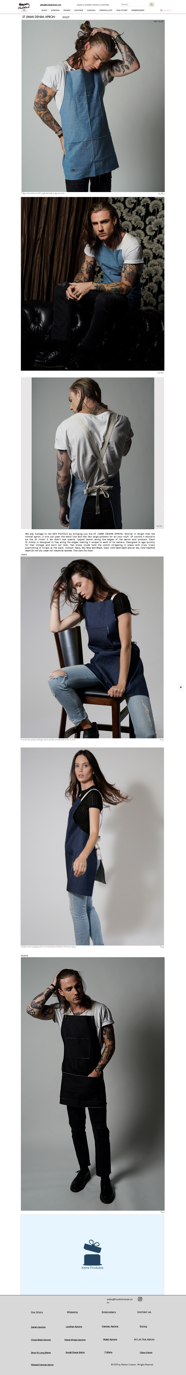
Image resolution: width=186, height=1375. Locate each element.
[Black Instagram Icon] (140, 1299)
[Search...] (151, 4)
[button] (165, 10)
